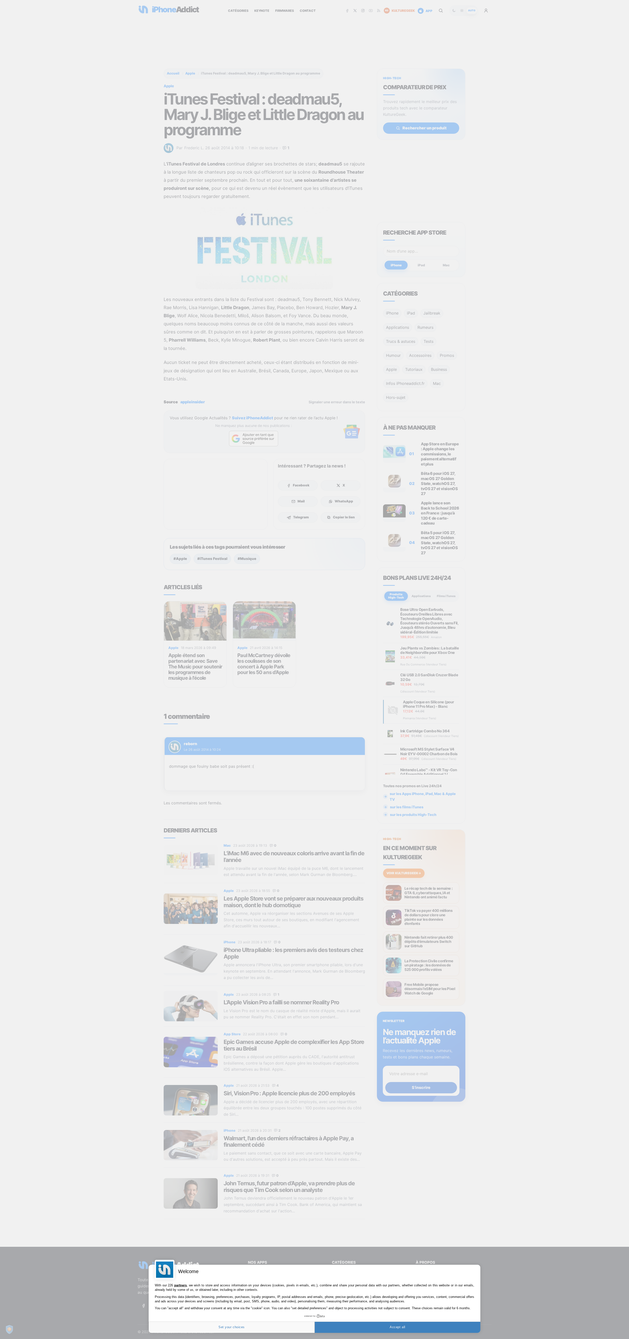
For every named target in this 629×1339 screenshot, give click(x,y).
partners (180, 1285)
